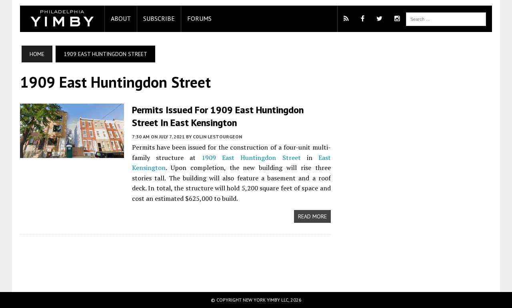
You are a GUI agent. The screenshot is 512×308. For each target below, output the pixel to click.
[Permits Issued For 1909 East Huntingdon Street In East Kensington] (72, 153)
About (121, 18)
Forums (199, 18)
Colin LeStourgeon (217, 137)
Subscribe (159, 18)
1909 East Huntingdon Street (251, 157)
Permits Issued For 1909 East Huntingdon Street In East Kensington (218, 116)
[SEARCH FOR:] (446, 18)
